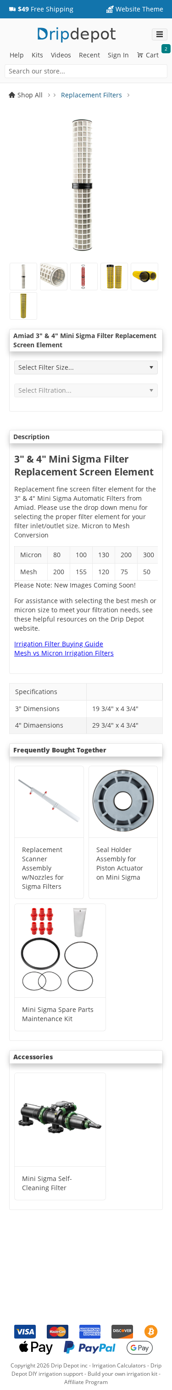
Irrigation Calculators (119, 1365)
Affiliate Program (86, 1382)
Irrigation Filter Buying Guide (58, 643)
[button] (41, 9)
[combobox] (86, 71)
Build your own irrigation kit (122, 1374)
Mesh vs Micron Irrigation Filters (64, 653)
